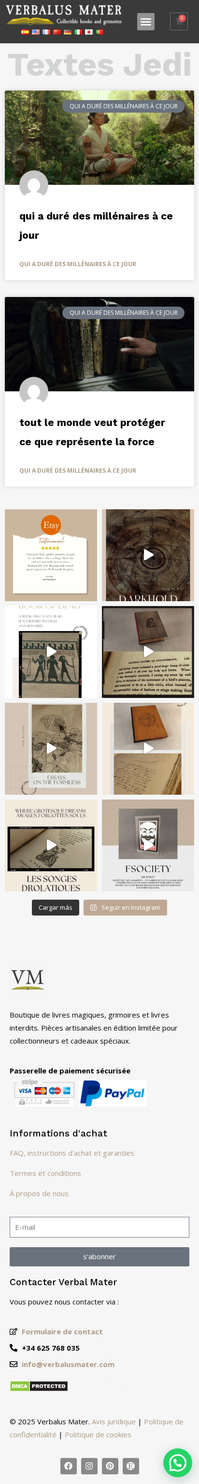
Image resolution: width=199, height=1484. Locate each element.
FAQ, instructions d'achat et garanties (72, 1153)
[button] (146, 21)
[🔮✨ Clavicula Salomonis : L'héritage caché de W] (148, 749)
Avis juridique (114, 1421)
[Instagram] (89, 1466)
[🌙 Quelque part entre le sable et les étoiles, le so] (51, 652)
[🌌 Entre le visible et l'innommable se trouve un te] (51, 749)
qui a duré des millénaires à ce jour (77, 264)
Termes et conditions (45, 1173)
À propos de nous (39, 1193)
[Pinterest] (110, 1466)
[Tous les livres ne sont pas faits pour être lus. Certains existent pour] (148, 555)
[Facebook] (68, 1466)
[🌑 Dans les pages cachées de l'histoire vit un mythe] (148, 652)
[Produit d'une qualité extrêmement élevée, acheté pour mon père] (51, 555)
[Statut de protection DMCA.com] (39, 1389)
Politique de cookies (98, 1434)
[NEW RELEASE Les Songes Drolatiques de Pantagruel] (51, 845)
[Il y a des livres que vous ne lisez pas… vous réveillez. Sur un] (148, 845)
